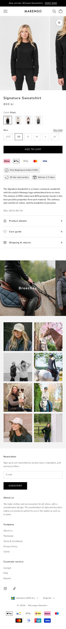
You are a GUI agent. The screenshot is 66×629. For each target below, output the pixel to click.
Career (7, 551)
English (47, 598)
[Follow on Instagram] (5, 588)
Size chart (57, 130)
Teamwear (8, 536)
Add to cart (33, 149)
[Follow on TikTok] (14, 588)
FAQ (6, 573)
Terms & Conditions (13, 541)
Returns (7, 578)
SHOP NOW (51, 3)
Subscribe (15, 485)
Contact (7, 568)
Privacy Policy (10, 546)
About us (8, 530)
